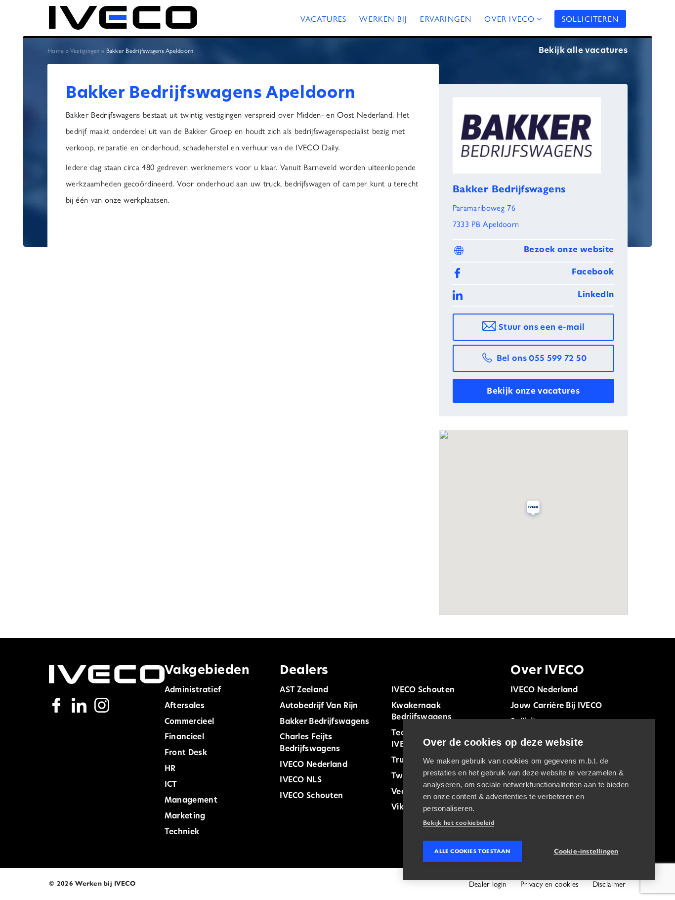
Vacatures (323, 18)
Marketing (185, 816)
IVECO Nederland (313, 765)
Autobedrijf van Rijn (319, 706)
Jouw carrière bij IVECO (556, 706)
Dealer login (488, 883)
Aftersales (185, 706)
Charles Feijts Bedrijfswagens (310, 743)
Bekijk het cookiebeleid (458, 822)
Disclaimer (609, 883)
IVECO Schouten (311, 796)
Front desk (186, 753)
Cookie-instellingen (586, 851)
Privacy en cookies (549, 883)
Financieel (184, 737)
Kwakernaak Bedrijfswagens (421, 711)
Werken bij (383, 18)
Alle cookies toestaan (472, 851)
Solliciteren (590, 18)
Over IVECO (509, 18)
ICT (171, 785)
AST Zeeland (304, 690)
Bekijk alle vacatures (583, 51)
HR (170, 769)
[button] (533, 509)
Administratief (193, 690)
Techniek (182, 832)
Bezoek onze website (569, 250)
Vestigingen (84, 50)
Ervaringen (445, 18)
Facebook (593, 272)
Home (55, 50)
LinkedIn (596, 295)
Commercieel (189, 722)
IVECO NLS (301, 780)
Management (191, 801)
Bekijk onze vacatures (533, 392)
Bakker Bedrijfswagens (324, 722)
